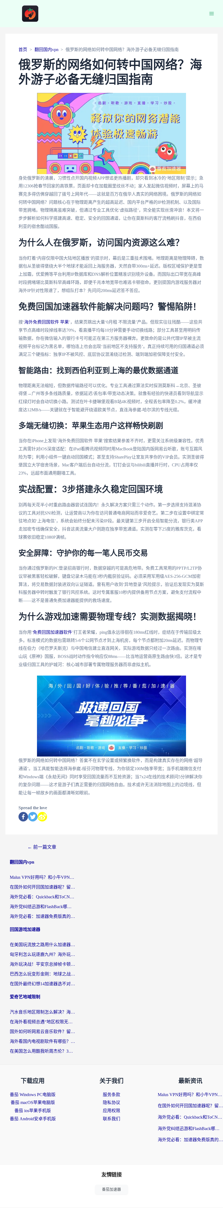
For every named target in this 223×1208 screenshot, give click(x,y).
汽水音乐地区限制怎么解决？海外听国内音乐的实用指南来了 (42, 1012)
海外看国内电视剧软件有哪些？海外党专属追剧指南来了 (42, 1041)
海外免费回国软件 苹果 (46, 322)
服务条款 (111, 1094)
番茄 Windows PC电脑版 (32, 1094)
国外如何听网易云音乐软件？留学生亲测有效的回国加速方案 (42, 1031)
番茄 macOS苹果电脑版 (33, 1102)
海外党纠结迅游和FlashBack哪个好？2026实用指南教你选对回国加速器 (42, 906)
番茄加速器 (111, 1189)
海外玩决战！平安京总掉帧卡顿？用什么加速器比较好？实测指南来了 (42, 964)
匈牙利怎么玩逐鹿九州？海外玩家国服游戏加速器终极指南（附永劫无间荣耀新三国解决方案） (42, 954)
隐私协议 (111, 1102)
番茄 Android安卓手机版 (33, 1118)
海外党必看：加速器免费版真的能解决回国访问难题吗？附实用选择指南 (42, 916)
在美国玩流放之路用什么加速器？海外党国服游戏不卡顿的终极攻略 (42, 944)
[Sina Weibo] (42, 816)
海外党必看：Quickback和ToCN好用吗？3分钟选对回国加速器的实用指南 (42, 897)
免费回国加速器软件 (52, 632)
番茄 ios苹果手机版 (32, 1110)
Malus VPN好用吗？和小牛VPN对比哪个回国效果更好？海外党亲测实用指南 (42, 877)
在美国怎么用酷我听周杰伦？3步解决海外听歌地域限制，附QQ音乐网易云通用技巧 (42, 1051)
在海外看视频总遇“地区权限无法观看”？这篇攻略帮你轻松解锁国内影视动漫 (42, 1021)
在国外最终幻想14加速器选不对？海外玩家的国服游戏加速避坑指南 (42, 983)
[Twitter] (33, 816)
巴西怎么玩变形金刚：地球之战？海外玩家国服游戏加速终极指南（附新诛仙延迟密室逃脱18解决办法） (42, 974)
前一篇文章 (41, 847)
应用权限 (111, 1110)
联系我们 (111, 1118)
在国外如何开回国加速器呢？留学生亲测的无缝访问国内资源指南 (42, 887)
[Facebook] (23, 816)
